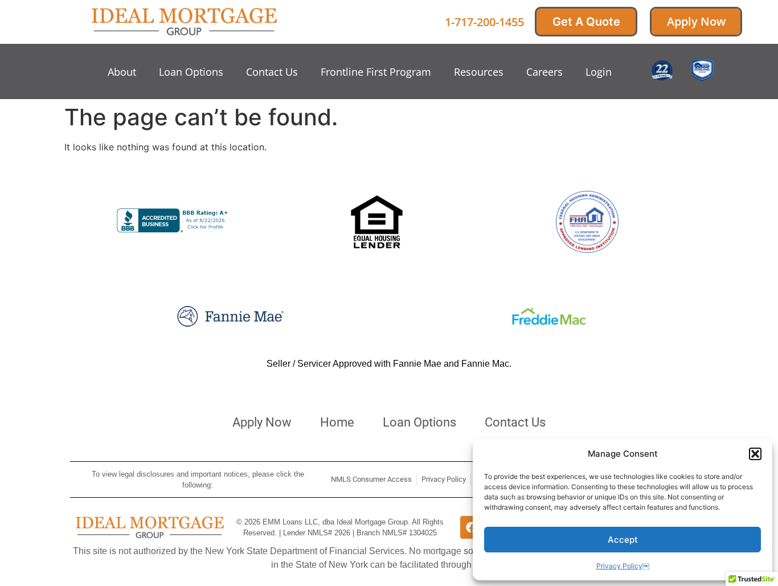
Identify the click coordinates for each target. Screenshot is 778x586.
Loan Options (191, 72)
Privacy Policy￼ (622, 566)
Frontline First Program (376, 72)
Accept (623, 539)
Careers (544, 72)
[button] (755, 454)
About (122, 72)
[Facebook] (471, 527)
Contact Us (272, 72)
